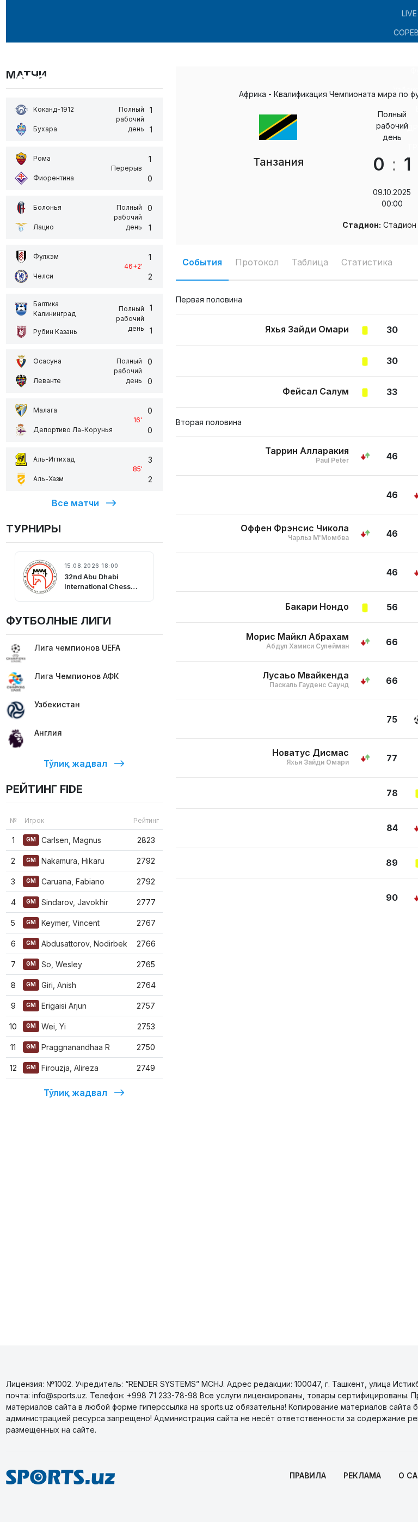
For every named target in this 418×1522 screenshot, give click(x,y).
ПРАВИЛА (308, 1475)
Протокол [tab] (257, 262)
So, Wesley (54, 964)
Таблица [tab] (310, 262)
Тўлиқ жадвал (75, 763)
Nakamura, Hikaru (65, 860)
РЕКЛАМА (362, 1475)
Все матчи (75, 503)
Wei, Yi (46, 1026)
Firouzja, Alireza (62, 1067)
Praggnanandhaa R (68, 1047)
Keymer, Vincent (63, 922)
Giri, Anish (51, 985)
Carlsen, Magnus (63, 840)
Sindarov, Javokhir (67, 902)
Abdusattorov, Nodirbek (76, 943)
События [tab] (202, 262)
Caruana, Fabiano (65, 881)
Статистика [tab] (366, 262)
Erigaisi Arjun (56, 1005)
